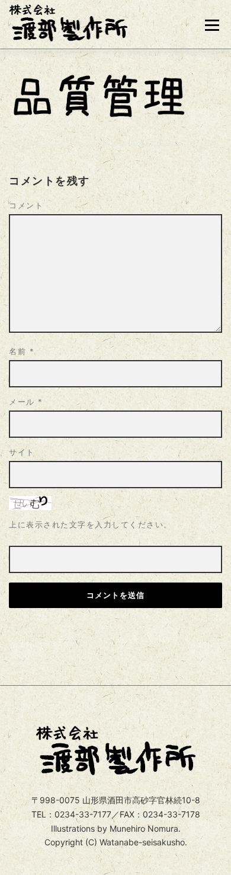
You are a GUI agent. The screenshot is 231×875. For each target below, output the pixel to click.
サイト (22, 452)
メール (26, 401)
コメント (26, 205)
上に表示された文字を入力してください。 (90, 524)
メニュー (211, 25)
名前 (21, 351)
